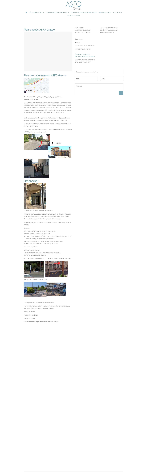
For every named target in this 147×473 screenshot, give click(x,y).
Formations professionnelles (83, 12)
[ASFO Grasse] (73, 5)
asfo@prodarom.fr (108, 32)
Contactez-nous (73, 16)
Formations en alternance (56, 12)
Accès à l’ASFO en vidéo (31, 99)
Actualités (117, 12)
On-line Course (105, 12)
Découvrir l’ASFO (35, 12)
